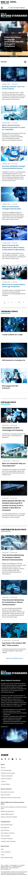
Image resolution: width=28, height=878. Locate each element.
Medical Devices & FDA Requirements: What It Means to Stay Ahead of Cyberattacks (13, 247)
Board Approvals (5, 827)
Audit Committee (5, 830)
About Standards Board (6, 824)
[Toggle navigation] (2, 7)
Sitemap (6, 865)
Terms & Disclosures (14, 867)
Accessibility (21, 865)
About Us (3, 767)
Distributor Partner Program (8, 773)
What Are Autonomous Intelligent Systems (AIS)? (11, 208)
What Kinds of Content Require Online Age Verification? (13, 285)
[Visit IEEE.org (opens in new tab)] (4, 755)
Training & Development (7, 776)
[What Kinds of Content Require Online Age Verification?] (11, 56)
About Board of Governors (7, 792)
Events (2, 854)
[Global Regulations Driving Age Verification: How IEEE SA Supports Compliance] (14, 56)
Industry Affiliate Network (7, 814)
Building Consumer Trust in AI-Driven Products (13, 88)
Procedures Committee (6, 838)
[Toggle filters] (25, 62)
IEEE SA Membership (6, 770)
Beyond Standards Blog (6, 857)
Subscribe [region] (26, 441)
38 (19, 302)
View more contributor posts (14, 658)
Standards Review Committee (8, 841)
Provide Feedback (5, 784)
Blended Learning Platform (7, 811)
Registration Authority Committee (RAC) (11, 797)
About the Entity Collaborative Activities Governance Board (14, 807)
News (2, 849)
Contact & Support (14, 865)
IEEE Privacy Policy (4, 867)
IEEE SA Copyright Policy (6, 869)
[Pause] (14, 53)
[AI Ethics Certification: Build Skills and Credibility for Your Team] (17, 56)
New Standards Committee (7, 833)
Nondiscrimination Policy (6, 866)
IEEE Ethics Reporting (17, 866)
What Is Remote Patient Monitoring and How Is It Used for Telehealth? (13, 127)
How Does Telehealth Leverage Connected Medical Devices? (13, 167)
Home (2, 865)
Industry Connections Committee (9, 817)
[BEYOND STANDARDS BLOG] (14, 15)
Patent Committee (5, 835)
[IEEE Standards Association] (8, 2)
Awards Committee (5, 794)
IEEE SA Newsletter (6, 852)
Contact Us (4, 726)
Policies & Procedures (6, 778)
